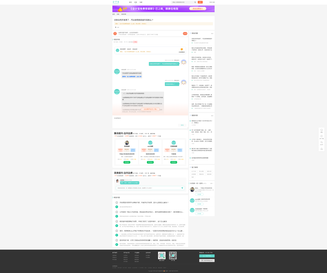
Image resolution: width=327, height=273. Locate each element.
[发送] (182, 188)
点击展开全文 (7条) (150, 109)
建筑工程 (155, 267)
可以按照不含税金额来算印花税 (200, 43)
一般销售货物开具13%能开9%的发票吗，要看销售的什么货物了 (207, 108)
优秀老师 (137, 255)
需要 (194, 52)
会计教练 (148, 255)
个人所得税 (140, 267)
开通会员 (114, 257)
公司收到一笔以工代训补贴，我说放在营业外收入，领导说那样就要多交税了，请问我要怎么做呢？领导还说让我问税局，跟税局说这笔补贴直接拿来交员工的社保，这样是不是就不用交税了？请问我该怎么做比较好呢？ (152, 212)
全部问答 (137, 257)
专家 (141, 2)
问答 (135, 2)
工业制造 (150, 267)
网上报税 (201, 171)
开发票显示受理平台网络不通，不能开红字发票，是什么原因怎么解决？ (144, 202)
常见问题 (114, 259)
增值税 (129, 267)
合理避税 (194, 174)
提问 (200, 2)
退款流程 (137, 261)
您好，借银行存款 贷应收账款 (199, 61)
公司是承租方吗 (196, 99)
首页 (130, 2)
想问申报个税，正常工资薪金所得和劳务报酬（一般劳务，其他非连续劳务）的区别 (148, 240)
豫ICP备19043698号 (173, 271)
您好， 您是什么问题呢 (198, 71)
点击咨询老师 (185, 34)
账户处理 (125, 267)
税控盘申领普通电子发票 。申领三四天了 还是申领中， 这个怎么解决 (143, 221)
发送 (182, 125)
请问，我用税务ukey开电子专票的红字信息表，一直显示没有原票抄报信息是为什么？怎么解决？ (152, 231)
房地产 (164, 267)
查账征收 (201, 174)
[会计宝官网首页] (115, 3)
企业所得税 (134, 267)
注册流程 (114, 255)
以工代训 (194, 171)
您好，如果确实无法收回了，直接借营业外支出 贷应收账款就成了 (208, 89)
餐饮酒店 (160, 267)
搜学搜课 (120, 267)
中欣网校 (148, 257)
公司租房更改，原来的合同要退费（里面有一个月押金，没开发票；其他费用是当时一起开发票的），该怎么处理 (202, 96)
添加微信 (126, 162)
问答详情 (123, 14)
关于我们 (126, 261)
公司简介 (126, 255)
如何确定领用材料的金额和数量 (200, 158)
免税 (193, 177)
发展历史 (126, 257)
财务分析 (209, 171)
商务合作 (126, 259)
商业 (146, 267)
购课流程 (137, 259)
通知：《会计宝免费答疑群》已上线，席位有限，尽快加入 (130, 23)
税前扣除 (209, 174)
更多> (212, 33)
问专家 (199, 194)
